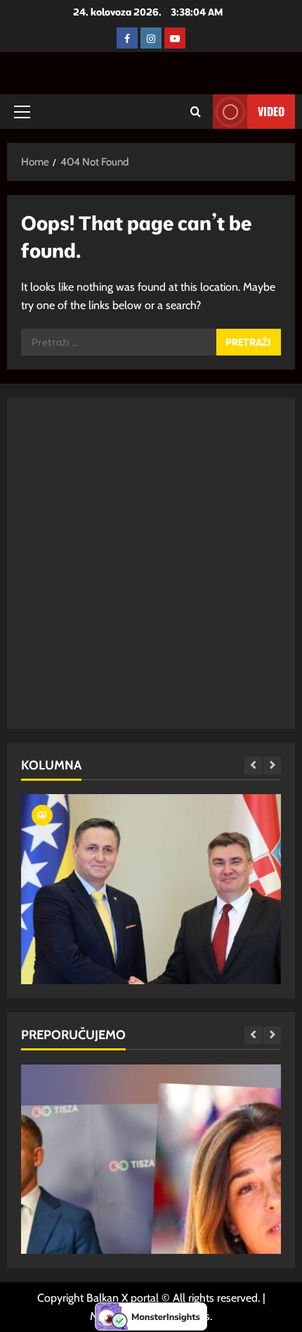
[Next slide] (272, 765)
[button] (22, 112)
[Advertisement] (151, 563)
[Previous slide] (253, 765)
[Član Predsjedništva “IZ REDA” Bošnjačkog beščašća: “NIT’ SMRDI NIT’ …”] (151, 945)
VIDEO (271, 111)
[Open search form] (195, 111)
